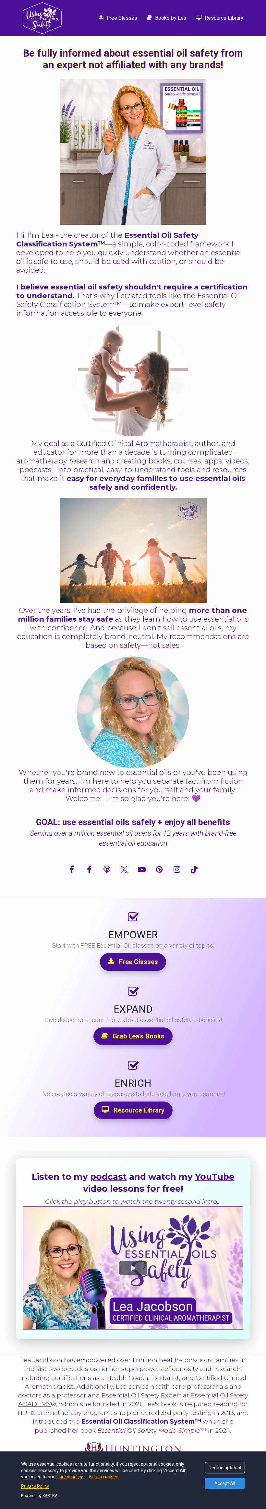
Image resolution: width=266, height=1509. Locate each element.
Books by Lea (170, 18)
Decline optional (225, 1467)
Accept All (224, 1483)
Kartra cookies (103, 1476)
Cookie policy (70, 1476)
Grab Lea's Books (138, 1036)
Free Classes (122, 18)
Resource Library (224, 18)
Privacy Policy (35, 1486)
